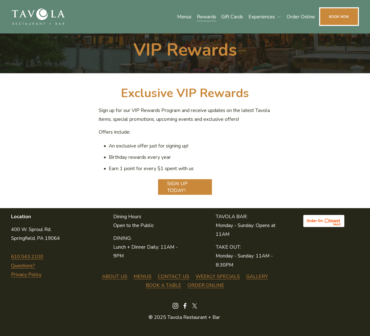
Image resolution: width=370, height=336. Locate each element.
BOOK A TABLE (163, 285)
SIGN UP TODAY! (177, 187)
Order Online (301, 16)
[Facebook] (185, 306)
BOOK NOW (339, 16)
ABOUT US (114, 276)
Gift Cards (232, 16)
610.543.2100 (27, 256)
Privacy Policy (26, 274)
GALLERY (257, 276)
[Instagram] (175, 306)
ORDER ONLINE (206, 285)
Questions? (23, 265)
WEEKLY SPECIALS (218, 276)
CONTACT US (173, 276)
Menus (184, 16)
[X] (195, 306)
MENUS (143, 276)
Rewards (206, 16)
